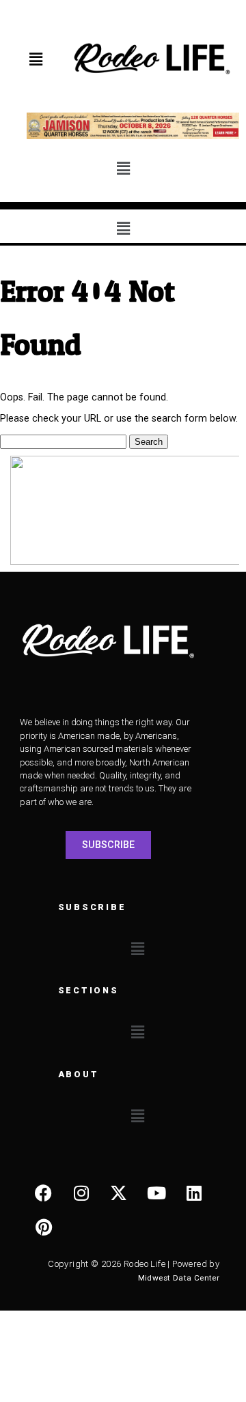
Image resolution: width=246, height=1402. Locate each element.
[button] (36, 60)
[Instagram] (81, 1192)
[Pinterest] (44, 1227)
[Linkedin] (194, 1192)
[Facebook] (44, 1192)
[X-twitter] (119, 1192)
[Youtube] (156, 1192)
